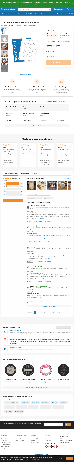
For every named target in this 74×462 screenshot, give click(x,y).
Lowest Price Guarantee (37, 87)
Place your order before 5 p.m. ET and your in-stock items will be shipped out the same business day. (61, 90)
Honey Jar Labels (10, 407)
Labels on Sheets (9, 18)
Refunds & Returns (35, 442)
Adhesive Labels (19, 411)
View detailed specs (25, 74)
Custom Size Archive (6, 442)
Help (42, 14)
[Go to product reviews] (4, 25)
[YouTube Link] (57, 446)
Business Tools (19, 439)
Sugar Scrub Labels (45, 407)
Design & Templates (31, 14)
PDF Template (13, 338)
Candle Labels (25, 402)
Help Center (33, 435)
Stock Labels (4, 440)
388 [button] (53, 312)
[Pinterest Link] (54, 446)
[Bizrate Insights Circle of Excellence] (50, 453)
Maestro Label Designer (21, 435)
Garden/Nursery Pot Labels (12, 402)
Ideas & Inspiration (20, 440)
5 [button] (47, 312)
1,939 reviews (18, 25)
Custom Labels (18, 14)
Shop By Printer (4, 448)
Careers (47, 437)
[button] (52, 35)
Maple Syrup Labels (58, 407)
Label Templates (19, 437)
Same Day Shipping (61, 87)
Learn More (61, 458)
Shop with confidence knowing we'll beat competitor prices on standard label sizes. (37, 90)
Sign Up (68, 425)
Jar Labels (54, 402)
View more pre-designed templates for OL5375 (37, 387)
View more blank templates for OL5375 (37, 354)
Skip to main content (5, 3)
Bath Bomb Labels (21, 407)
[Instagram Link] (49, 446)
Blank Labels (5, 14)
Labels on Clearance (6, 444)
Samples (33, 440)
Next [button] (58, 312)
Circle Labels (45, 402)
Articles (32, 437)
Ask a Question (13, 200)
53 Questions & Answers (29, 25)
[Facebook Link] (46, 446)
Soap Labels (63, 402)
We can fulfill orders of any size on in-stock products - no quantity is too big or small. (12, 90)
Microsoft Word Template (15, 347)
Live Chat (61, 13)
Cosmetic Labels (33, 407)
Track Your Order (35, 439)
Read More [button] (43, 218)
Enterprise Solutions (5, 446)
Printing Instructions (63, 327)
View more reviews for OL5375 (49, 306)
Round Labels (35, 402)
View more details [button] (37, 125)
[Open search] (49, 9)
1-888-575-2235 (69, 14)
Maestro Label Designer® (15, 330)
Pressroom (47, 439)
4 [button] (44, 312)
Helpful (30, 221)
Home (2, 18)
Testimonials (48, 440)
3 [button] (41, 312)
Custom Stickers (5, 439)
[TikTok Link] (52, 446)
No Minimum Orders (12, 87)
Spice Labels (9, 411)
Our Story (47, 435)
